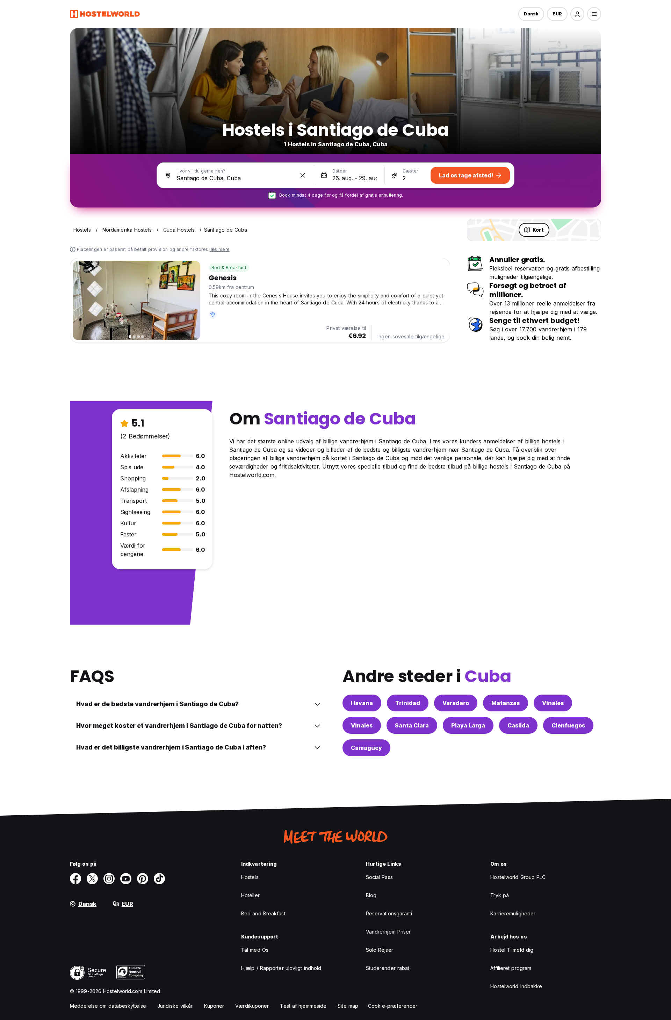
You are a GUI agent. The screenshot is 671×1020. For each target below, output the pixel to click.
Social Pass (379, 877)
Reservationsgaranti (389, 913)
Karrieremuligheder (512, 913)
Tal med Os (254, 950)
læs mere (219, 249)
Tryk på (499, 895)
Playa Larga (468, 725)
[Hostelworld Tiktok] (159, 878)
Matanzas (505, 702)
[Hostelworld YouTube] (125, 878)
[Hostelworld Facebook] (75, 878)
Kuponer (214, 1006)
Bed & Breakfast (228, 267)
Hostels (250, 877)
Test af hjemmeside (303, 1006)
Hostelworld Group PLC (518, 877)
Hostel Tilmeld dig (511, 950)
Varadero (455, 702)
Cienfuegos (568, 725)
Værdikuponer (252, 1006)
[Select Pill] (577, 14)
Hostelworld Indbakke (516, 986)
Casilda (518, 725)
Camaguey (366, 747)
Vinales (553, 702)
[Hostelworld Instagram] (109, 878)
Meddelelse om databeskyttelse (108, 1006)
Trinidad (407, 702)
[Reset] (302, 175)
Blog (371, 895)
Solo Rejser (379, 950)
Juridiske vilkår (175, 1006)
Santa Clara (412, 725)
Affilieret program (510, 968)
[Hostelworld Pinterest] (142, 878)
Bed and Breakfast (263, 913)
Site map (348, 1006)
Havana (362, 702)
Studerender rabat (388, 968)
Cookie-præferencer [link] (392, 1006)
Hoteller (250, 895)
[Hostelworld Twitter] (92, 878)
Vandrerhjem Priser (388, 932)
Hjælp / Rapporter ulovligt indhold (281, 968)
